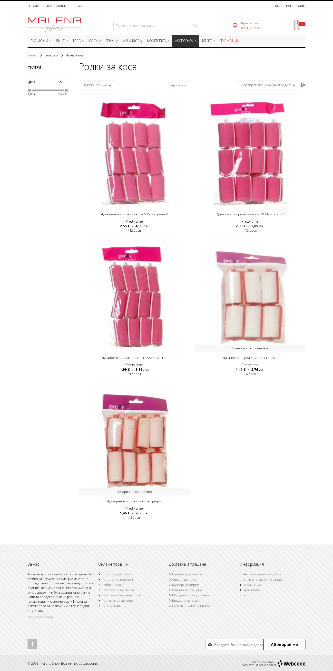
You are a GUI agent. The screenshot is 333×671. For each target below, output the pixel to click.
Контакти (62, 5)
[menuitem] (40, 41)
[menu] (166, 41)
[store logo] (54, 26)
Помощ (78, 5)
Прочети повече (40, 617)
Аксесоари (52, 55)
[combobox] (157, 25)
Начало (33, 5)
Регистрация (295, 5)
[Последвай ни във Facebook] (32, 644)
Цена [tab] (31, 82)
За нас (47, 5)
